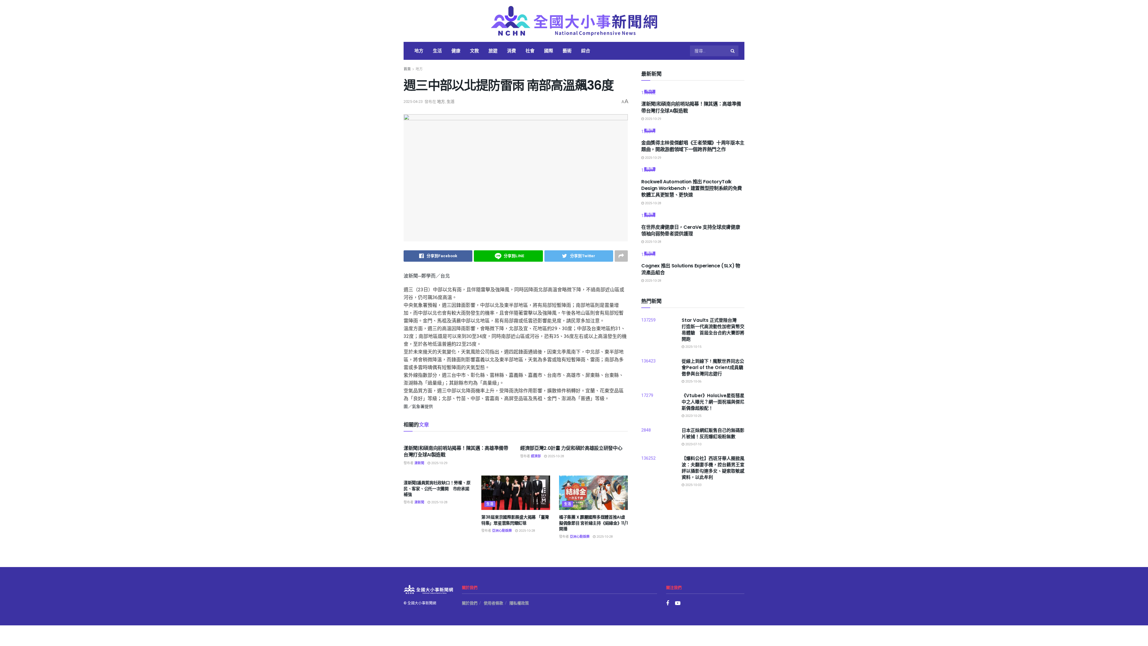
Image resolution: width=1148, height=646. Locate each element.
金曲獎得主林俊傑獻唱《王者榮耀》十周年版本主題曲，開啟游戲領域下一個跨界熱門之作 (692, 146)
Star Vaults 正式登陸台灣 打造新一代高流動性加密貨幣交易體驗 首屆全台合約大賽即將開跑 (713, 329)
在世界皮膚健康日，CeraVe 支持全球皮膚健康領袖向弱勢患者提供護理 (690, 230)
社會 (530, 51)
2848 (646, 430)
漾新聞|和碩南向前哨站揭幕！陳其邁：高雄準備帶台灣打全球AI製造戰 (456, 451)
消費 (511, 51)
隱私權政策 (519, 603)
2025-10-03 (692, 484)
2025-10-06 (692, 381)
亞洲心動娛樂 (502, 530)
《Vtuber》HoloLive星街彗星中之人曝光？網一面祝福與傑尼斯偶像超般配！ (713, 401)
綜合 (585, 51)
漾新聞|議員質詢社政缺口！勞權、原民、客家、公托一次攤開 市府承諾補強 (437, 488)
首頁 (407, 69)
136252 (648, 458)
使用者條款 (493, 603)
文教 (474, 51)
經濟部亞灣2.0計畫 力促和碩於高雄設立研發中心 (571, 448)
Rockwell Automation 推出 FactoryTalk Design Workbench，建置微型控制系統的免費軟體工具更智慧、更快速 (691, 188)
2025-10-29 (438, 463)
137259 (648, 320)
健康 (455, 51)
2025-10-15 (692, 346)
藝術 (567, 51)
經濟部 (536, 456)
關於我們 (469, 603)
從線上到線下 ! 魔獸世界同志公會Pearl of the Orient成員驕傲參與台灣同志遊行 (713, 367)
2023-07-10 (692, 444)
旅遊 (492, 51)
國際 (548, 51)
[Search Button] (733, 50)
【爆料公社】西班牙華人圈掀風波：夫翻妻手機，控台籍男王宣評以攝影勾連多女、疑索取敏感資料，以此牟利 (713, 467)
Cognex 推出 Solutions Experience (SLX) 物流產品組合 (690, 269)
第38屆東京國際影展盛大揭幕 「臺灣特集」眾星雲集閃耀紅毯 (515, 520)
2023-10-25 (692, 415)
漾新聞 (419, 463)
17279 (647, 395)
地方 (418, 51)
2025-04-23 (413, 101)
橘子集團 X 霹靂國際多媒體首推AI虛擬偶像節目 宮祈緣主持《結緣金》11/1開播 (593, 523)
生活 (437, 51)
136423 (648, 361)
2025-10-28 (555, 456)
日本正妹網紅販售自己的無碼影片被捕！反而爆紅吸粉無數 (713, 433)
